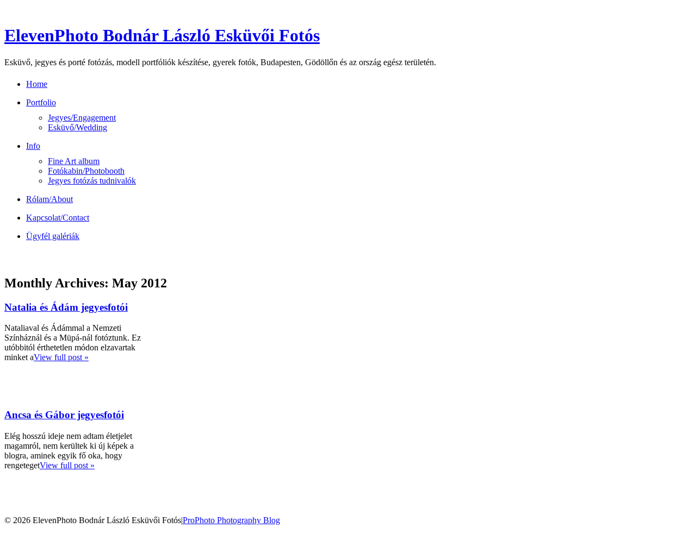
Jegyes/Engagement (82, 117)
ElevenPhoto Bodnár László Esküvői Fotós (162, 35)
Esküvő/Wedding (77, 127)
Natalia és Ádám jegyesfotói (66, 307)
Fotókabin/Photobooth (86, 170)
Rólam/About (49, 199)
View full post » (61, 357)
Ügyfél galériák (52, 236)
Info (33, 145)
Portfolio (41, 102)
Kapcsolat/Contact (57, 217)
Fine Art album (74, 161)
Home (36, 84)
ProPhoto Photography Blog (231, 520)
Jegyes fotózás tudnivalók (92, 180)
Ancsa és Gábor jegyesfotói (64, 414)
